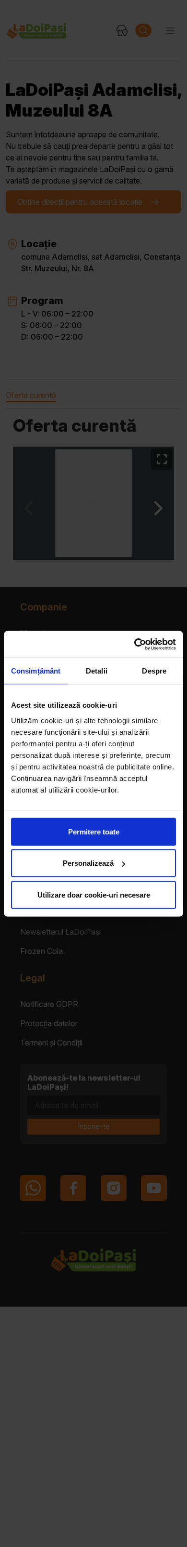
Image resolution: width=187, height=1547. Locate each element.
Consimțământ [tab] (35, 671)
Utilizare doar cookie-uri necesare (93, 894)
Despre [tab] (154, 671)
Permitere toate (93, 831)
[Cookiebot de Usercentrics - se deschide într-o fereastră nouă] (134, 644)
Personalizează (88, 863)
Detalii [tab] (96, 671)
